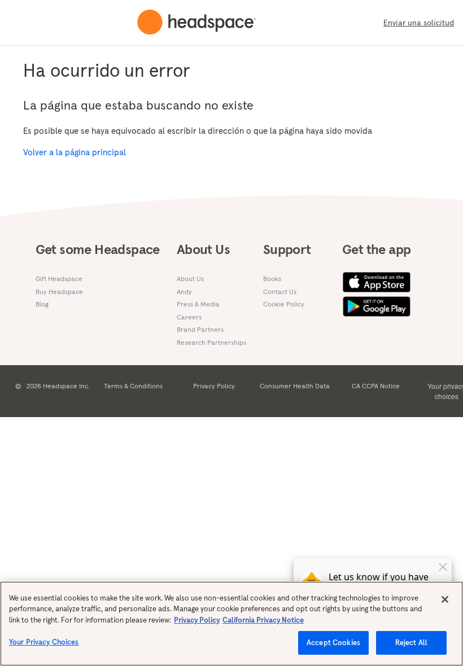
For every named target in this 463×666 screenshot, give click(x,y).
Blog (42, 304)
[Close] (445, 599)
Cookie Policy (283, 304)
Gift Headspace (59, 278)
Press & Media (198, 304)
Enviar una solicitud (418, 22)
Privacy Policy (214, 386)
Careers (189, 317)
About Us (190, 278)
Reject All (411, 642)
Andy (184, 291)
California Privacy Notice (263, 620)
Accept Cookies (333, 642)
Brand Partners (200, 329)
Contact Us (279, 291)
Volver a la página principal (74, 152)
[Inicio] (196, 22)
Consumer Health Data (295, 386)
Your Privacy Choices (44, 642)
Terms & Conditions (133, 386)
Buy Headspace (59, 291)
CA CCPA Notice (376, 386)
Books (272, 278)
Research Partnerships (211, 342)
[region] (231, 623)
